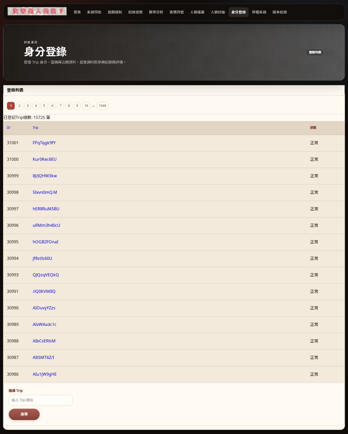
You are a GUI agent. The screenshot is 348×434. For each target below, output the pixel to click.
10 (86, 105)
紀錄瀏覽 (135, 12)
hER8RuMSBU (46, 209)
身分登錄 (238, 12)
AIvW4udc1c (44, 324)
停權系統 (259, 12)
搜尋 (24, 414)
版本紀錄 (280, 12)
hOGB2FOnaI (45, 242)
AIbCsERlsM (44, 341)
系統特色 (94, 12)
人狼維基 (197, 12)
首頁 (77, 12)
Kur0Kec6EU (45, 159)
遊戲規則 (115, 12)
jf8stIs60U (42, 258)
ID (8, 127)
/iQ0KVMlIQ (44, 291)
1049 (102, 105)
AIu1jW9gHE (45, 374)
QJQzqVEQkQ (46, 275)
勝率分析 (156, 12)
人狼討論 (218, 12)
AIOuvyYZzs (44, 308)
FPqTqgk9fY (44, 143)
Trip (35, 127)
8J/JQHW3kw (45, 176)
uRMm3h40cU (46, 225)
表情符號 (176, 12)
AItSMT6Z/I (43, 357)
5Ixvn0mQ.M (45, 192)
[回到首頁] (37, 11)
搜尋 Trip (16, 390)
